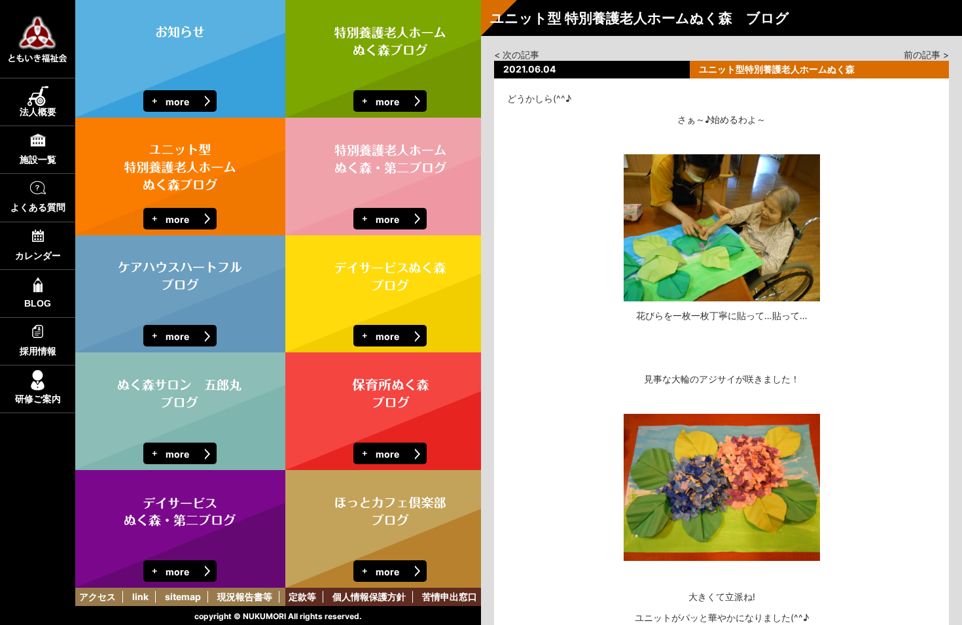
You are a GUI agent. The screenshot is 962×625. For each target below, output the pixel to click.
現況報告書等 (244, 596)
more (177, 101)
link (140, 596)
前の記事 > (926, 54)
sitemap (183, 596)
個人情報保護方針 (369, 596)
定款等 (302, 596)
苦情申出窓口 (449, 596)
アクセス (97, 596)
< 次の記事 (516, 54)
